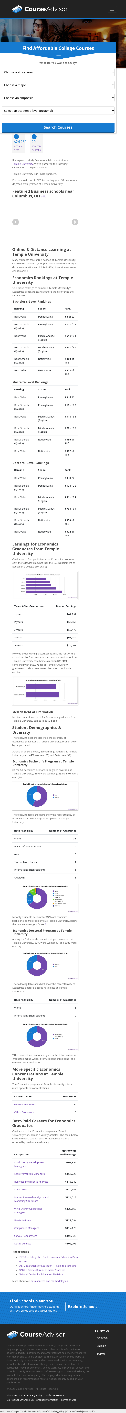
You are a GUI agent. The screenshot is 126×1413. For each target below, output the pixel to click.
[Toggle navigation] (112, 9)
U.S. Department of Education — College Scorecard (47, 1265)
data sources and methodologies (49, 1281)
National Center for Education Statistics (41, 1274)
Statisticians (21, 1189)
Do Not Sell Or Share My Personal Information (32, 1399)
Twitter (101, 1353)
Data (22, 1395)
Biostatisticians (22, 1220)
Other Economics (24, 1112)
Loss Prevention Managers (29, 1173)
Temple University (22, 163)
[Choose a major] (58, 85)
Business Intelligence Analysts (31, 1181)
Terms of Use (68, 1399)
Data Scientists (22, 1243)
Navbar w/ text (40, 9)
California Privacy (54, 1395)
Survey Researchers (25, 1235)
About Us (12, 1395)
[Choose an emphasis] (58, 98)
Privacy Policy (34, 1395)
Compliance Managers (26, 1228)
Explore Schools (82, 1306)
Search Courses (58, 127)
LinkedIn (101, 1345)
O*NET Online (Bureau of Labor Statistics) (42, 1270)
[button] (15, 222)
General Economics (25, 1104)
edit (43, 196)
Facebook (102, 1337)
